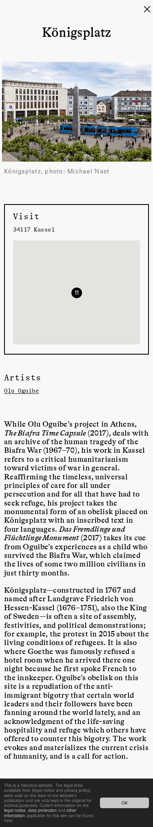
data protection (42, 810)
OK (125, 803)
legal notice (15, 810)
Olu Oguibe (21, 390)
